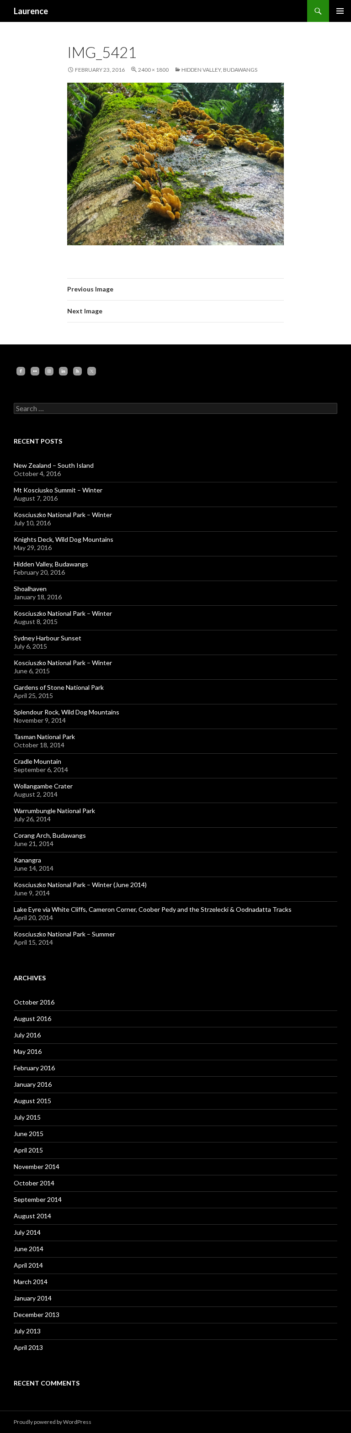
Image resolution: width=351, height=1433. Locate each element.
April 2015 (28, 1150)
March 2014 (31, 1281)
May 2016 (28, 1051)
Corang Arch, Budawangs (50, 835)
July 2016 (27, 1035)
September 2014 (38, 1199)
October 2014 (34, 1183)
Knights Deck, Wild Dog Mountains (63, 539)
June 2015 (28, 1133)
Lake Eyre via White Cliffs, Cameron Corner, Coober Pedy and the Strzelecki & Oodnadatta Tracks (153, 909)
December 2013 (36, 1314)
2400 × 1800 (153, 69)
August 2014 (32, 1216)
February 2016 (34, 1068)
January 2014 (33, 1298)
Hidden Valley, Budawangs (219, 69)
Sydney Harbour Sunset (47, 638)
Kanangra (27, 860)
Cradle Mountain (37, 761)
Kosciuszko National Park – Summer (64, 934)
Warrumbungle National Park (54, 810)
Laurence (31, 11)
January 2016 (33, 1084)
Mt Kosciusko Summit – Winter (58, 490)
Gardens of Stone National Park (59, 687)
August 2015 (32, 1101)
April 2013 (28, 1347)
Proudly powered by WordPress (52, 1421)
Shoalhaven (30, 588)
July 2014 (27, 1232)
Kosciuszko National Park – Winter (63, 514)
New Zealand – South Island (54, 465)
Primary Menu (340, 11)
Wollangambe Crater (43, 786)
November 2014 (36, 1166)
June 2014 (28, 1249)
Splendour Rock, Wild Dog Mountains (66, 712)
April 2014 (28, 1265)
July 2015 (27, 1117)
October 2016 (34, 1002)
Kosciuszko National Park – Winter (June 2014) (80, 884)
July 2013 (27, 1331)
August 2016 (32, 1018)
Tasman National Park (44, 736)
